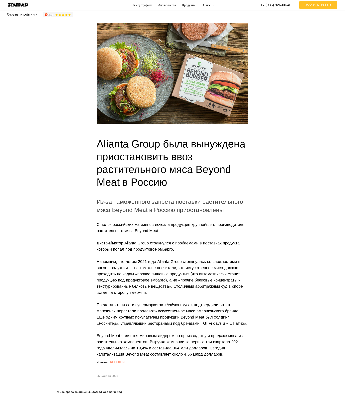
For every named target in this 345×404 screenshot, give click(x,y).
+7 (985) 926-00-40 (275, 5)
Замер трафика (142, 5)
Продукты (189, 5)
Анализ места (167, 5)
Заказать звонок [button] (318, 5)
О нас (207, 5)
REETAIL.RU (118, 362)
